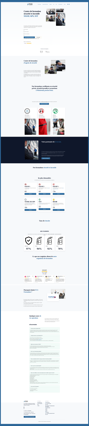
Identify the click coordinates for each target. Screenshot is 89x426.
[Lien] (30, 5)
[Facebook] (67, 4)
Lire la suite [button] (26, 282)
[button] (65, 279)
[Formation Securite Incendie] (44, 127)
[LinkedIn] (69, 4)
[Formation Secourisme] (58, 127)
